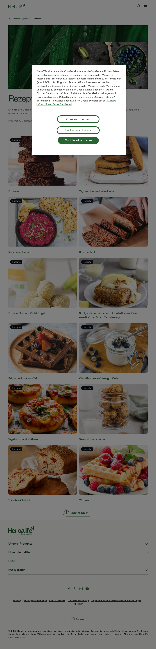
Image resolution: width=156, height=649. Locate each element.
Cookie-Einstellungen (78, 130)
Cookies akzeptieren (78, 140)
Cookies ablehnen (78, 119)
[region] (79, 110)
